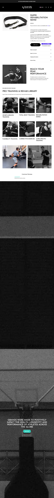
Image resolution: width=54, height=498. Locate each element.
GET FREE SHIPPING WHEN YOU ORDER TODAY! (27, 1)
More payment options (46, 45)
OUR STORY (27, 431)
